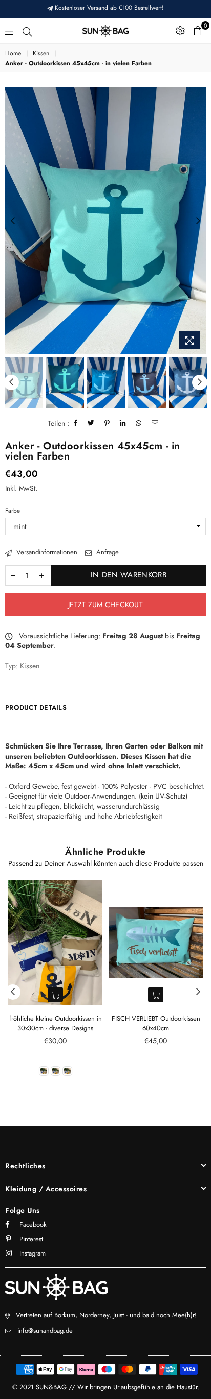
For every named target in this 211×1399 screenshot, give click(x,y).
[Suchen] (27, 30)
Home (13, 53)
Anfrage (106, 552)
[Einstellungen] (180, 30)
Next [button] (198, 221)
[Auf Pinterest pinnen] (107, 423)
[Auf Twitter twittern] (91, 423)
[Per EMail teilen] (155, 423)
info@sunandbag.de (45, 1330)
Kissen (41, 53)
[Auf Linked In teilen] (123, 423)
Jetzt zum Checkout (105, 604)
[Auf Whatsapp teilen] (138, 423)
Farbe (12, 510)
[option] (105, 220)
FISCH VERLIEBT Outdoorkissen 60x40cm (156, 1023)
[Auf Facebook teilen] (75, 423)
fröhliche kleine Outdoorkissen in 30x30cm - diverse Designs (55, 1023)
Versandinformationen (45, 552)
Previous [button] (12, 221)
